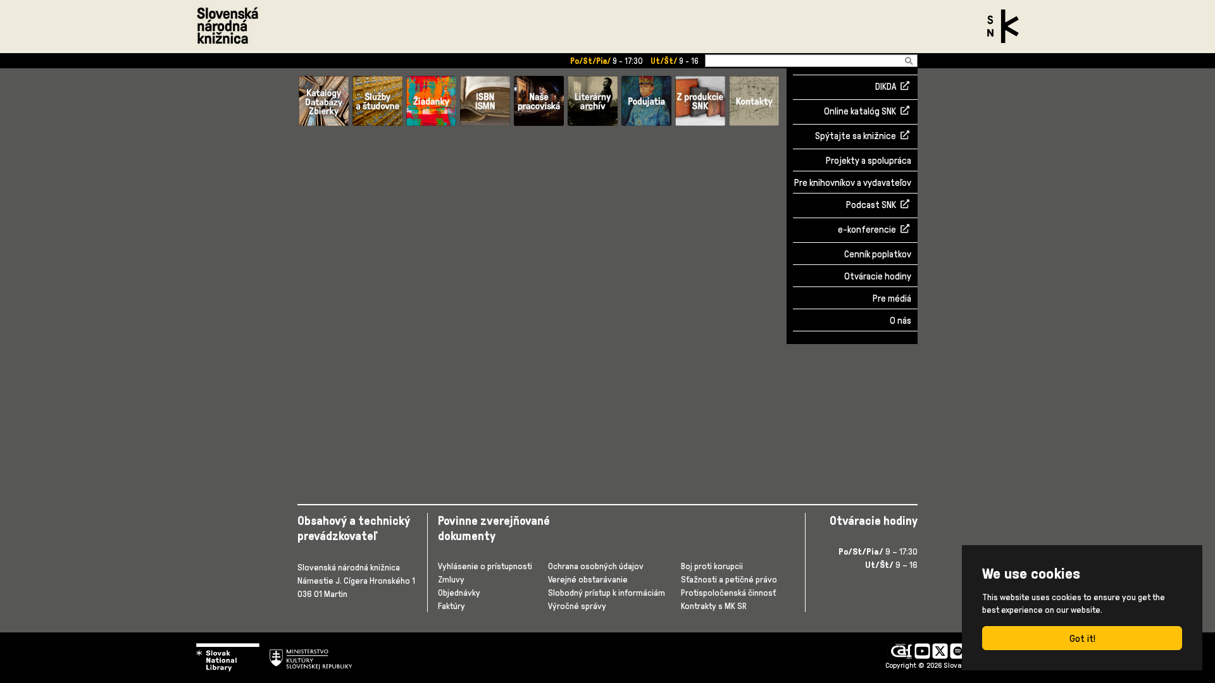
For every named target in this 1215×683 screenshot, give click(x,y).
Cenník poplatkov (877, 254)
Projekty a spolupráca (868, 160)
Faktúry (451, 606)
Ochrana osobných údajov (596, 566)
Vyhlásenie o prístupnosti (485, 566)
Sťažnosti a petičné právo (729, 579)
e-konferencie (867, 230)
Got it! (1082, 638)
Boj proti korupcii (712, 566)
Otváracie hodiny (877, 276)
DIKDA (885, 87)
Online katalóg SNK (860, 112)
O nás (900, 320)
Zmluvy (451, 579)
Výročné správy (577, 606)
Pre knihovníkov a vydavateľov (852, 182)
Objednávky (459, 592)
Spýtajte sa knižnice (855, 136)
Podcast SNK (871, 205)
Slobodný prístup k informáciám (606, 592)
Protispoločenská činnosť (728, 592)
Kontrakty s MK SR (714, 606)
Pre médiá (892, 298)
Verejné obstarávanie (588, 579)
